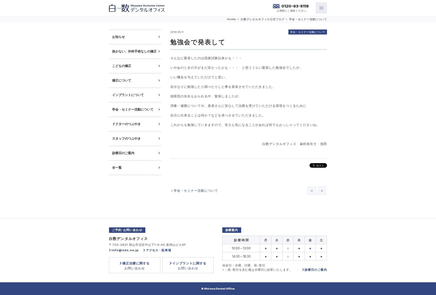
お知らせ (118, 37)
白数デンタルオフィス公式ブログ (263, 19)
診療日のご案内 (123, 153)
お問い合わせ (136, 265)
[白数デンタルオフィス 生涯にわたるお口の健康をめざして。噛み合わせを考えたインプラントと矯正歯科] (137, 8)
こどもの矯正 (121, 66)
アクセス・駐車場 (158, 250)
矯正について (121, 80)
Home (231, 19)
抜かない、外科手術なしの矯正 (134, 51)
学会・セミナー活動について (308, 19)
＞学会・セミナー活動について (194, 190)
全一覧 (117, 167)
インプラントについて (128, 95)
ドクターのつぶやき (126, 124)
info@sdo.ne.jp (125, 250)
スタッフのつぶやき (126, 138)
